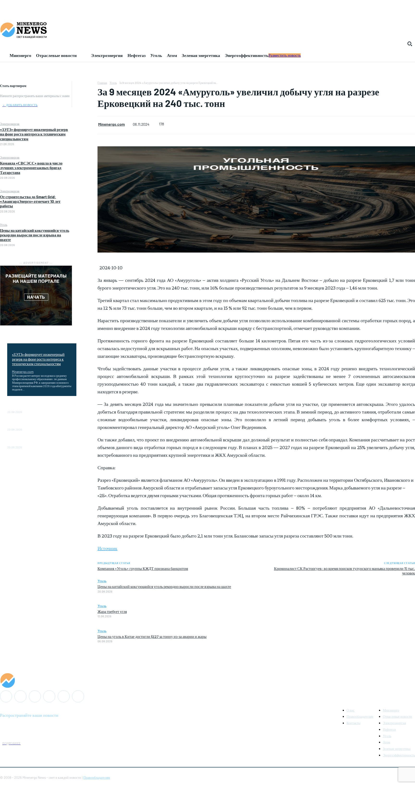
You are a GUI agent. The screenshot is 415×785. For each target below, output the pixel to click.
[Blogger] (6, 696)
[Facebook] (85, 86)
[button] (409, 43)
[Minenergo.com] (207, 680)
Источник (107, 548)
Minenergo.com (23, 372)
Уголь (3, 224)
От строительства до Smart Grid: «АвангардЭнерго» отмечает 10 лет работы (30, 201)
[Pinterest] (85, 108)
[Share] (35, 696)
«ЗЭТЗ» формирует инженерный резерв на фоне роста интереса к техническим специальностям (34, 134)
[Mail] (20, 696)
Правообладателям (96, 777)
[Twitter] (85, 97)
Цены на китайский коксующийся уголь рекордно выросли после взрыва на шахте (34, 235)
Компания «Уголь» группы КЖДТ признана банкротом (143, 568)
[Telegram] (49, 696)
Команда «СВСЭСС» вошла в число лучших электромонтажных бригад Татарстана (31, 167)
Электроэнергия (9, 123)
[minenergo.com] (207, 29)
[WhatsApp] (85, 119)
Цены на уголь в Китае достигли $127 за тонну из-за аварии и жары (152, 636)
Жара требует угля (112, 611)
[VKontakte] (64, 696)
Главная (102, 82)
